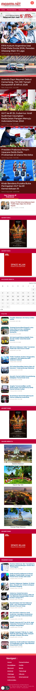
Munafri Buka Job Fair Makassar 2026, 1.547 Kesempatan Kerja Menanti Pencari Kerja (21, 604)
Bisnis (21, 668)
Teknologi (22, 671)
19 (18, 300)
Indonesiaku (11, 680)
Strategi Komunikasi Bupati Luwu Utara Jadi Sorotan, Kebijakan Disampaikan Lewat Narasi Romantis (21, 330)
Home (3, 9)
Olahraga (10, 674)
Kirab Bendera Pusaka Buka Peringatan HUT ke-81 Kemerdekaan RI (16, 186)
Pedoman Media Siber (17, 686)
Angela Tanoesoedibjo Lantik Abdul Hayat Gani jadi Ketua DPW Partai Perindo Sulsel (21, 387)
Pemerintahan (11, 9)
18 (13, 300)
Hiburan (21, 674)
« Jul (1, 309)
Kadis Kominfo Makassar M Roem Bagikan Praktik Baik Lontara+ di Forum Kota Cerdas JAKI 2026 (21, 575)
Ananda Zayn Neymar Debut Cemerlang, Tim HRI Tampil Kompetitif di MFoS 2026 (16, 82)
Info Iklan (18, 687)
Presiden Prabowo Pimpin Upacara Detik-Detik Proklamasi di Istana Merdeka (17, 152)
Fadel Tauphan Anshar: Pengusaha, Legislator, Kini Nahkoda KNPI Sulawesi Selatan (22, 358)
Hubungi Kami (24, 687)
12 (18, 296)
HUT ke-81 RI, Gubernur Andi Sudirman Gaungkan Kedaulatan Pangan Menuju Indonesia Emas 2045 (16, 117)
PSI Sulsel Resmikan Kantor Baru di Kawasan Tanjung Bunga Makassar (22, 367)
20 (23, 300)
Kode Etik (25, 686)
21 (28, 300)
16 (2, 300)
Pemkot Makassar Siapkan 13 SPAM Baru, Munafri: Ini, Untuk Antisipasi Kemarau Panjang (22, 585)
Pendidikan (22, 9)
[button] (5, 688)
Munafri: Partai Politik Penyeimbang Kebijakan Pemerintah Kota (22, 377)
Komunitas (11, 677)
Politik (30, 9)
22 (33, 300)
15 (33, 296)
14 (28, 296)
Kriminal (10, 671)
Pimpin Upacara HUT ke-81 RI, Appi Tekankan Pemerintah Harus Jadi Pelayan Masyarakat (22, 624)
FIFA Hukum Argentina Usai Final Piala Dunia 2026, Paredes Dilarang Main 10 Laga (17, 48)
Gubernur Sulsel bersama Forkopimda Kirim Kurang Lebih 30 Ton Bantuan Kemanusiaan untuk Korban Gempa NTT (22, 595)
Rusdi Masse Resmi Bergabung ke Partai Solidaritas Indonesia (22, 396)
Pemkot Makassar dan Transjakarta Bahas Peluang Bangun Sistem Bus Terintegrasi (22, 565)
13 (23, 296)
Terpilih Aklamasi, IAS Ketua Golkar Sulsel (22, 318)
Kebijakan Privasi (12, 687)
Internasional (23, 677)
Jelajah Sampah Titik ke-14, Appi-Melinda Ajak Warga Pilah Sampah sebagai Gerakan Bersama (22, 633)
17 (7, 300)
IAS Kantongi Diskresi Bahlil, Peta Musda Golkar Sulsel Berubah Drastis (21, 339)
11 (13, 296)
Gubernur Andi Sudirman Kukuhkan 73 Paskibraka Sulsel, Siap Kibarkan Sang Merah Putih (22, 643)
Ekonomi (10, 668)
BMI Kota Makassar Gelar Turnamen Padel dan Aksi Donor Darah (22, 347)
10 (7, 296)
